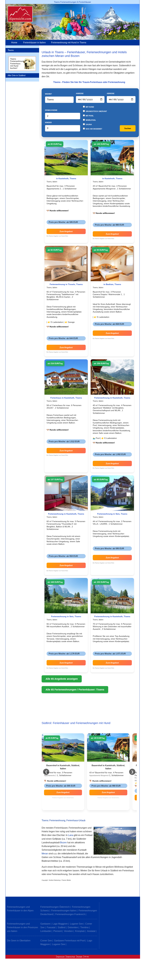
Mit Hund (89, 107)
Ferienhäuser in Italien (34, 42)
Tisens (11, 50)
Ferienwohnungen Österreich (55, 907)
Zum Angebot (66, 231)
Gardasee (45, 924)
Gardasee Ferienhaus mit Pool (69, 940)
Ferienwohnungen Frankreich (70, 914)
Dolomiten (73, 927)
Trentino (84, 927)
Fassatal (51, 927)
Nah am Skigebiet (93, 129)
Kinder (48, 123)
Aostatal (91, 931)
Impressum (61, 957)
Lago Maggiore (60, 924)
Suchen (127, 128)
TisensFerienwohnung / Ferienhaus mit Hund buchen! (17, 63)
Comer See (46, 940)
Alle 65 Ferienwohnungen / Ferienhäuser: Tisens (75, 689)
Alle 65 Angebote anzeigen (62, 678)
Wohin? (48, 94)
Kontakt (79, 957)
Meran (45, 853)
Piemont (57, 931)
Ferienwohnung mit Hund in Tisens (68, 42)
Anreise (80, 94)
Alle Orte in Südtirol (16, 75)
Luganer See (76, 924)
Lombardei (45, 931)
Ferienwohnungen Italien (63, 910)
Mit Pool (89, 116)
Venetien (68, 931)
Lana (70, 835)
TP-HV (86, 957)
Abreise (110, 94)
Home (14, 42)
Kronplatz (80, 931)
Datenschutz (70, 957)
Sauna (88, 125)
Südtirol (61, 927)
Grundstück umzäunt (96, 111)
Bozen (63, 842)
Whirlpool (90, 120)
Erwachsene (51, 110)
